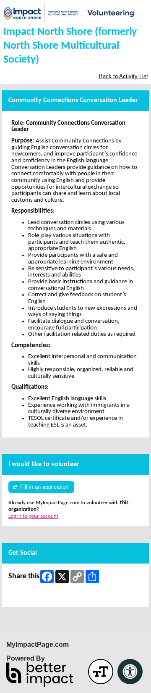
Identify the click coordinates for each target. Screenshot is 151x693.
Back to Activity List (123, 76)
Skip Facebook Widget (32, 597)
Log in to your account (33, 516)
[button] (100, 671)
